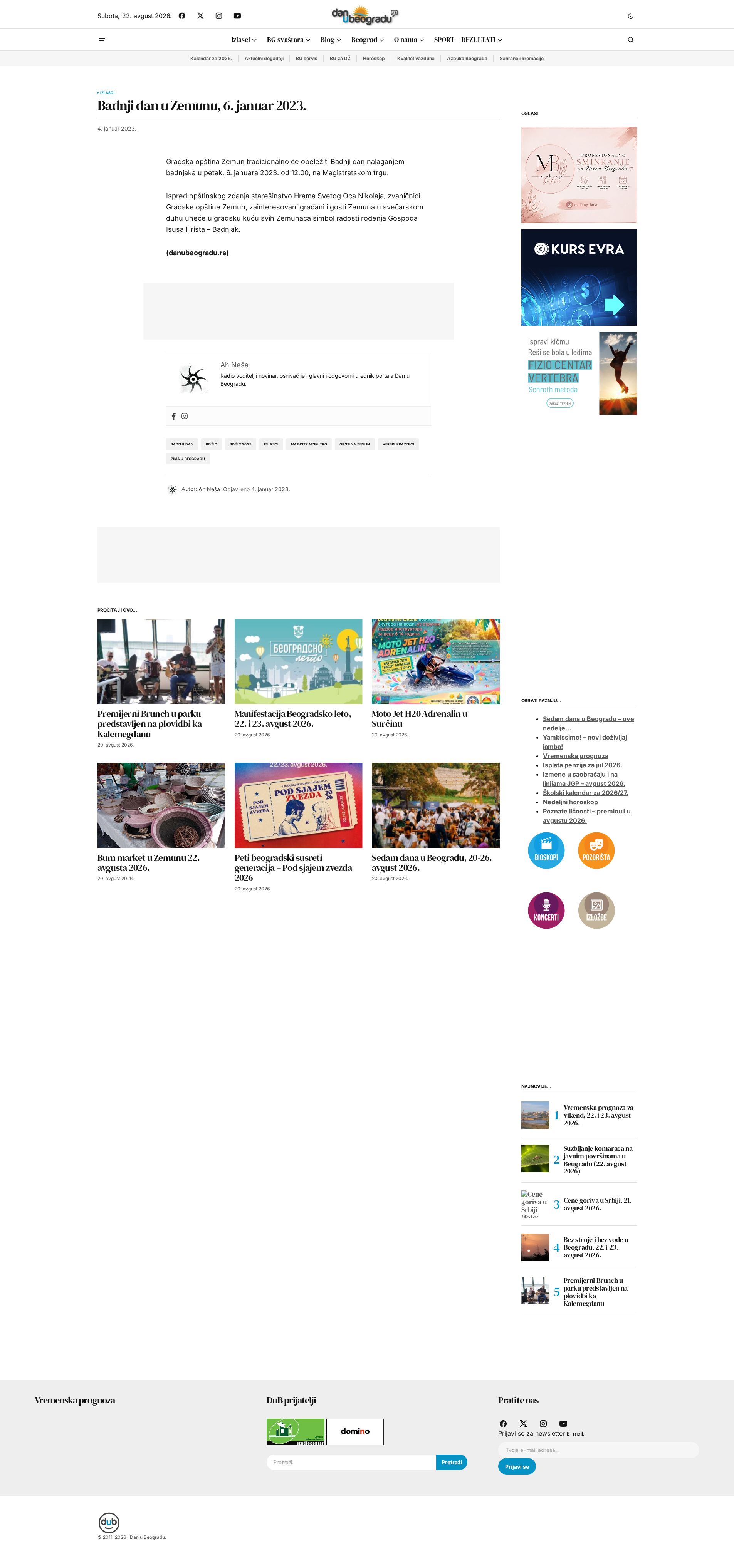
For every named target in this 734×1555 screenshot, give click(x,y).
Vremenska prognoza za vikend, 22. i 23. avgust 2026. (598, 1115)
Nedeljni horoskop (570, 802)
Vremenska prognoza (575, 756)
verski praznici (399, 444)
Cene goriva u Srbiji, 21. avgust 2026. (598, 1204)
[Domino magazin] (355, 1431)
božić (211, 444)
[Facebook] (173, 416)
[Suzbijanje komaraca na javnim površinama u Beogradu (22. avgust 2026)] (535, 1158)
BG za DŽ (340, 58)
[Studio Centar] (296, 1431)
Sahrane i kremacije (522, 58)
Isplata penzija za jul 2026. (582, 765)
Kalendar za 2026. (211, 58)
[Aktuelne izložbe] (596, 910)
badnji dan (182, 444)
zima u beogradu (188, 459)
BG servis (306, 58)
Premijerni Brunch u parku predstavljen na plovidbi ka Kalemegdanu (596, 1292)
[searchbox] (352, 1462)
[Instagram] (184, 416)
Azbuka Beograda (467, 58)
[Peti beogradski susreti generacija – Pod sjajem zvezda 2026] (299, 805)
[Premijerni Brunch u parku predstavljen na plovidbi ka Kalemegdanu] (161, 661)
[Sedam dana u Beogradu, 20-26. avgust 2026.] (436, 805)
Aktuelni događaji (264, 58)
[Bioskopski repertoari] (546, 850)
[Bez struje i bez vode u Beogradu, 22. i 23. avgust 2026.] (535, 1247)
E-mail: (575, 1433)
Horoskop (374, 58)
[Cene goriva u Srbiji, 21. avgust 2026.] (535, 1204)
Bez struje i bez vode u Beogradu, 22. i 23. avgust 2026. (596, 1247)
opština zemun (354, 444)
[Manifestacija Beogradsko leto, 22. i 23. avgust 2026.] (299, 661)
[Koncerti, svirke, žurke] (546, 910)
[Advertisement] (293, 309)
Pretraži (452, 1462)
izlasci (271, 444)
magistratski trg (309, 444)
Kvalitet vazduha (416, 58)
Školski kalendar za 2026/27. (585, 793)
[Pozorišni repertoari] (596, 850)
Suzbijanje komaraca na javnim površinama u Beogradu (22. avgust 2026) (598, 1160)
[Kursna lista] (579, 175)
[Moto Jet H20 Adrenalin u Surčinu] (436, 661)
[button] (631, 16)
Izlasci (107, 93)
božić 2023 (241, 444)
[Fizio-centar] (579, 373)
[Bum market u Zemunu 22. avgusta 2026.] (161, 805)
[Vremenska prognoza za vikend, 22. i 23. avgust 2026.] (535, 1115)
